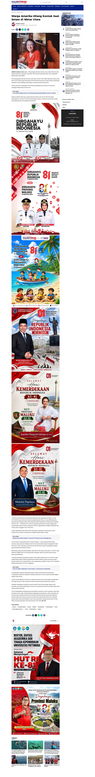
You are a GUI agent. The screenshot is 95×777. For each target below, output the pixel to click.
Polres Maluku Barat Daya (18, 609)
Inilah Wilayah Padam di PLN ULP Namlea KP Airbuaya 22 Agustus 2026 (73, 85)
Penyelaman (41, 606)
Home (14, 6)
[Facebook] (17, 29)
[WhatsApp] (22, 29)
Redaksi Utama (20, 23)
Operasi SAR (50, 6)
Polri (26, 609)
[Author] (13, 24)
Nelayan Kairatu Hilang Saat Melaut (52, 765)
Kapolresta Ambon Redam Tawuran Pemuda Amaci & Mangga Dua (32, 538)
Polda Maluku (49, 606)
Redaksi (64, 104)
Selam (39, 609)
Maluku (34, 606)
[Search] (66, 2)
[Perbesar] (36, 68)
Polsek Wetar (33, 609)
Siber (63, 107)
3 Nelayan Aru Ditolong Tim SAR (19, 765)
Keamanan (37, 6)
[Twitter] (20, 29)
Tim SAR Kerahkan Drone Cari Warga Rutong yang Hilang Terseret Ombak (34, 93)
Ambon (14, 606)
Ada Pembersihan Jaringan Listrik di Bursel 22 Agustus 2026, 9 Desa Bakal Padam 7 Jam (73, 56)
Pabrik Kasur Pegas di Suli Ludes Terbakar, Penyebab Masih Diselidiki (72, 43)
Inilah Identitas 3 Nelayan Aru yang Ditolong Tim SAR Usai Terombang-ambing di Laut (51, 752)
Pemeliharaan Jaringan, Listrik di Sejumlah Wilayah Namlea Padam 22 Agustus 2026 (73, 63)
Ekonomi (43, 6)
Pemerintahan (65, 6)
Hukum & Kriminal (21, 6)
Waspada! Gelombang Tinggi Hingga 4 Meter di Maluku (73, 49)
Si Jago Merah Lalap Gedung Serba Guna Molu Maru (73, 29)
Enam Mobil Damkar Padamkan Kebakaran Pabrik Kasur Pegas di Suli (73, 70)
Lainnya (15, 9)
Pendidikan (30, 6)
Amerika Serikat (22, 606)
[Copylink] (28, 29)
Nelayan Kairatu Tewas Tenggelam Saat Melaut (34, 765)
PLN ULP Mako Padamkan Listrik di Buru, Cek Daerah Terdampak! (31, 568)
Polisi (56, 606)
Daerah (72, 6)
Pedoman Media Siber (68, 99)
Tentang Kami (66, 102)
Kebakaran (57, 6)
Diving (29, 606)
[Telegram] (25, 29)
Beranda (14, 12)
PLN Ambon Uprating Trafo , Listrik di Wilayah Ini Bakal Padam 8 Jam (73, 77)
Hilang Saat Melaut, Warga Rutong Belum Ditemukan (35, 751)
